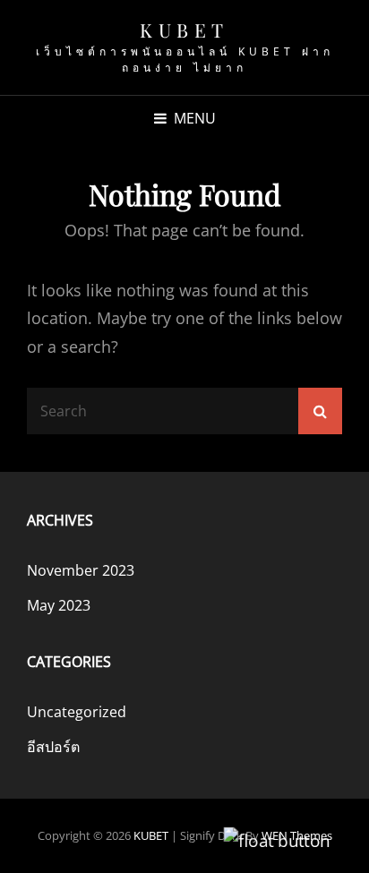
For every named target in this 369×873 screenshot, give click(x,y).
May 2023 (58, 605)
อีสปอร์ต (53, 747)
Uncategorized (76, 712)
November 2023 (80, 570)
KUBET (184, 29)
